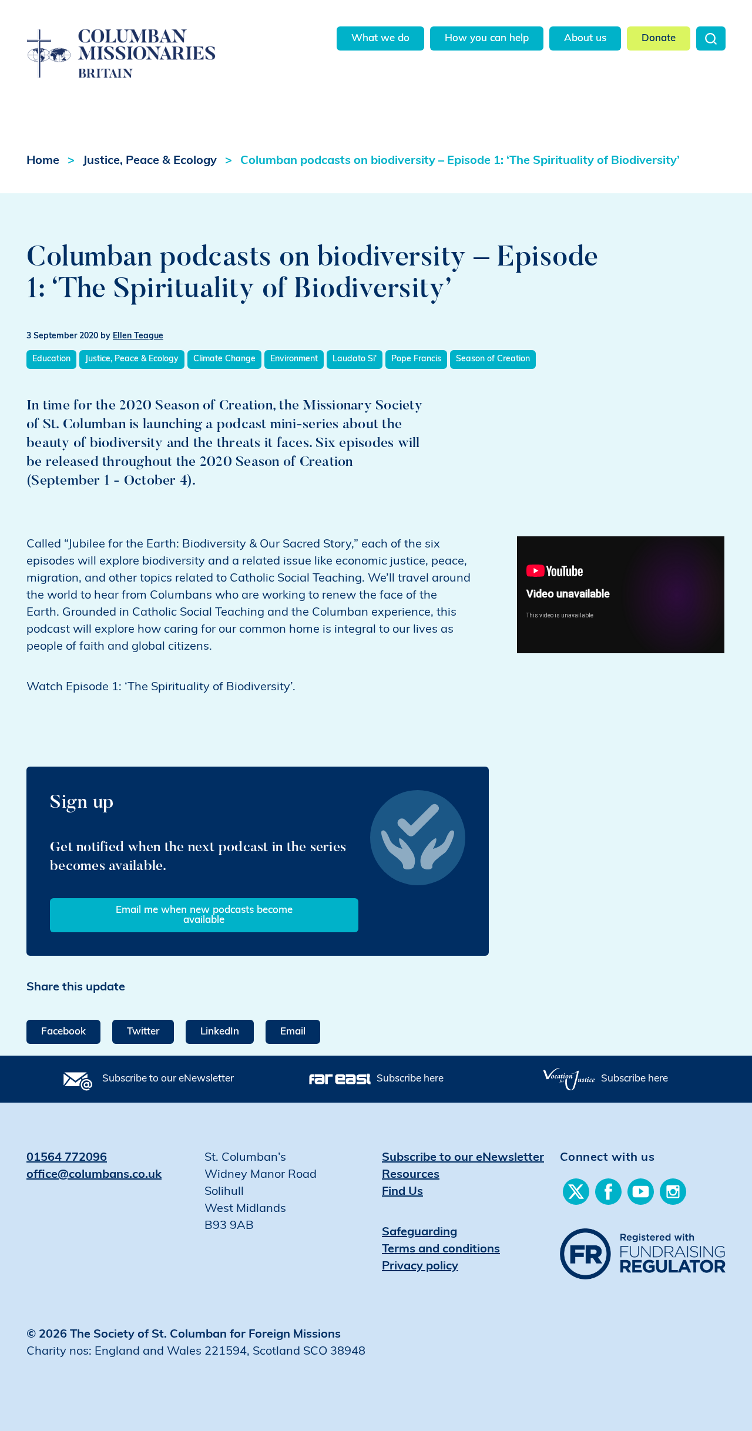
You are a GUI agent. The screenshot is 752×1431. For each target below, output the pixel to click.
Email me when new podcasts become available (204, 915)
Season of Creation (493, 359)
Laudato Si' (355, 359)
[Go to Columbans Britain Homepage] (138, 40)
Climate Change (224, 359)
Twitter (143, 1032)
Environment (294, 359)
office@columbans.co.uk (94, 1175)
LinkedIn (219, 1032)
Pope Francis (416, 359)
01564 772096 (66, 1158)
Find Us (402, 1192)
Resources (410, 1175)
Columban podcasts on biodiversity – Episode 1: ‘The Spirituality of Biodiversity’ (460, 161)
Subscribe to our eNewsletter (168, 1079)
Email (293, 1032)
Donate (659, 38)
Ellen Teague (138, 336)
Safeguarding (419, 1232)
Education (51, 359)
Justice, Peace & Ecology (150, 161)
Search (711, 38)
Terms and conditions (441, 1249)
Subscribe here (410, 1079)
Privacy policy (420, 1266)
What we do (380, 38)
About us (585, 38)
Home (42, 161)
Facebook (63, 1032)
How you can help (487, 38)
